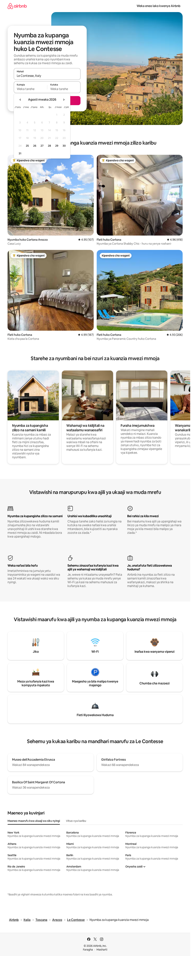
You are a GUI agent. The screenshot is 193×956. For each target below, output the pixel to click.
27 (42, 145)
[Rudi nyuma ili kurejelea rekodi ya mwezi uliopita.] (20, 100)
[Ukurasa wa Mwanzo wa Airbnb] (17, 6)
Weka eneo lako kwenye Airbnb (158, 6)
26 (34, 145)
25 (27, 145)
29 (56, 145)
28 (49, 145)
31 (20, 153)
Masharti (101, 949)
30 (64, 145)
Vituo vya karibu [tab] (76, 821)
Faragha (88, 949)
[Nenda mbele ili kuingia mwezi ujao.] (64, 100)
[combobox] (47, 75)
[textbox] (30, 89)
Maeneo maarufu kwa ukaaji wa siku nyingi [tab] (34, 821)
